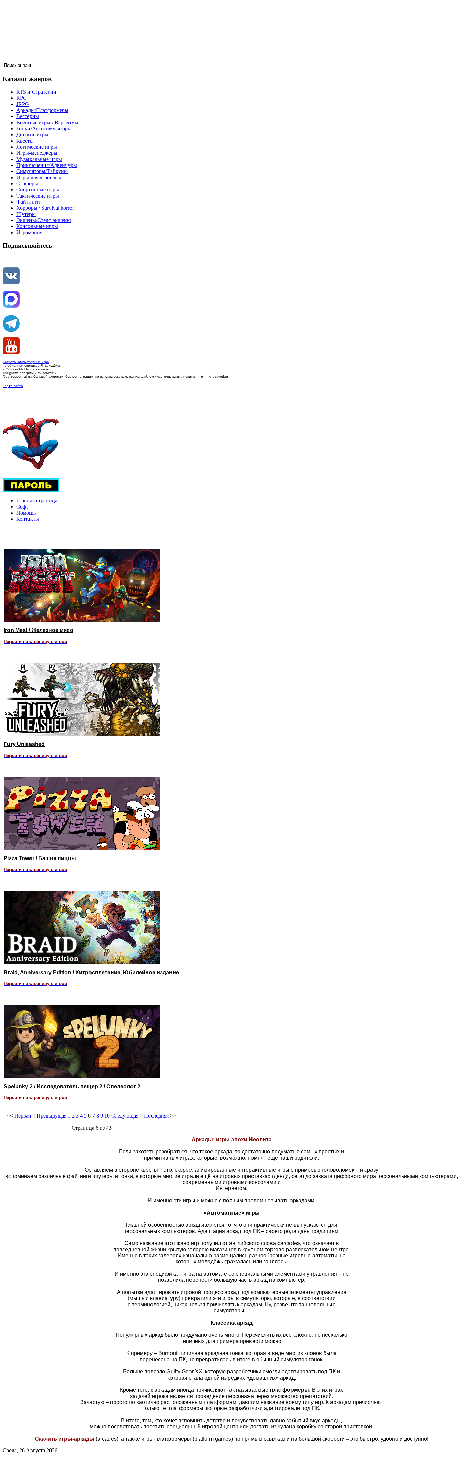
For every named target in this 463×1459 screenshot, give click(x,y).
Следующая (124, 1116)
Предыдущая (51, 1116)
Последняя (156, 1116)
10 (107, 1116)
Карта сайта (13, 386)
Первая (22, 1116)
